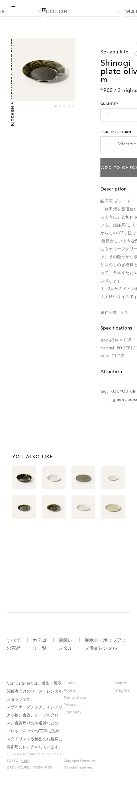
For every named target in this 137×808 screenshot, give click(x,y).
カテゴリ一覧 (40, 644)
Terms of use (75, 697)
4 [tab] (69, 106)
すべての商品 (14, 644)
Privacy (70, 704)
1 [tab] (56, 106)
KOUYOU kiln (123, 391)
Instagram (121, 690)
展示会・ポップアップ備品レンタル (105, 644)
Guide (69, 683)
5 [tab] (73, 106)
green (118, 399)
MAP (24, 761)
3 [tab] (64, 106)
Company (72, 712)
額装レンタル (65, 644)
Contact (119, 683)
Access (70, 690)
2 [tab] (60, 106)
